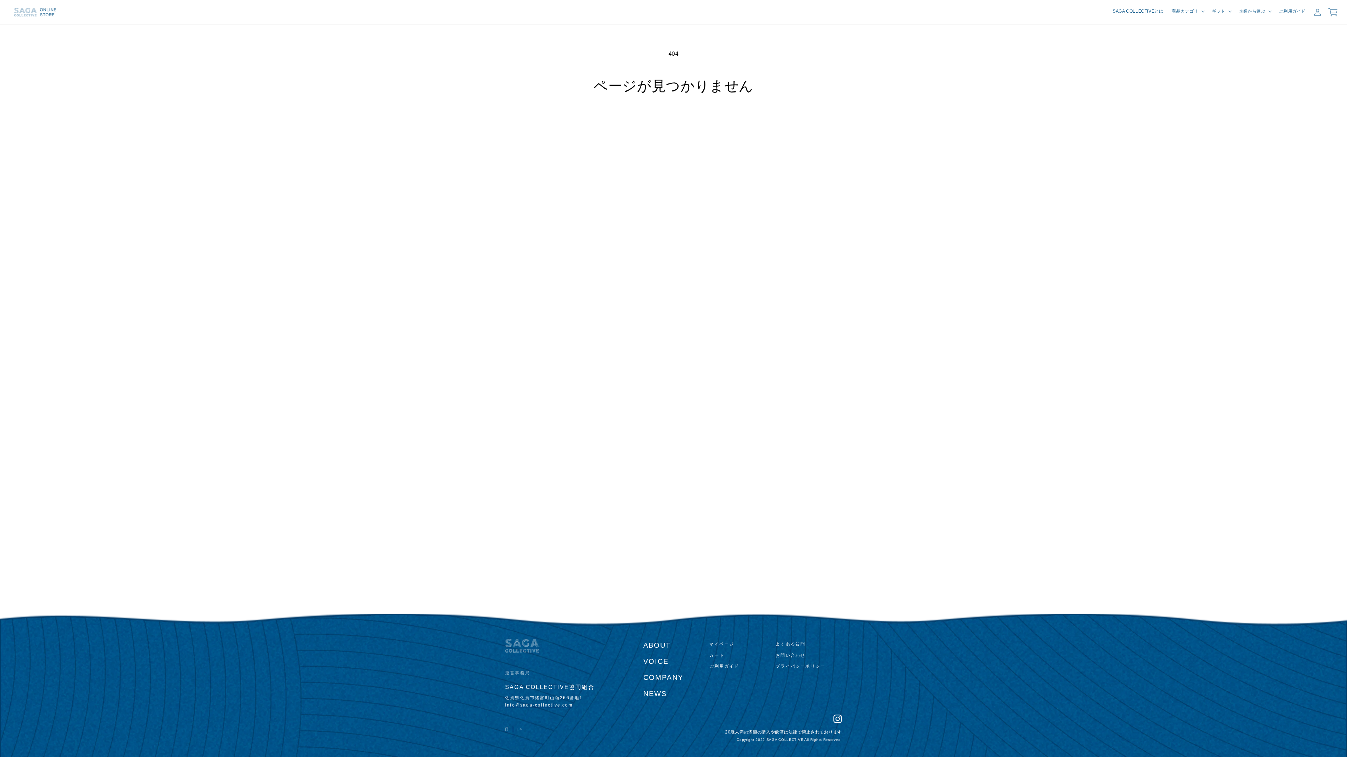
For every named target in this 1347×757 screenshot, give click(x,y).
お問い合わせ (790, 655)
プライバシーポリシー (800, 666)
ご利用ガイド (724, 666)
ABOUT (657, 645)
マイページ (721, 644)
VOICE (656, 661)
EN (520, 729)
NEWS (655, 693)
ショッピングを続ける (673, 120)
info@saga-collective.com (539, 705)
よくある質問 (790, 644)
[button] (1187, 12)
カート (716, 655)
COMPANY (663, 677)
